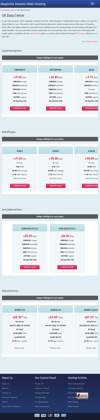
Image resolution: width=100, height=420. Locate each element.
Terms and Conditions (11, 406)
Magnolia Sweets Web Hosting (23, 4)
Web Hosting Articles (76, 384)
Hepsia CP (39, 384)
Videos (5, 402)
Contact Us (6, 393)
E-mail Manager (41, 402)
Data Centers (11, 10)
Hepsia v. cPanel (42, 388)
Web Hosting (73, 406)
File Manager (40, 397)
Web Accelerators (42, 406)
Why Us (5, 388)
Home (3, 10)
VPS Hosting (73, 402)
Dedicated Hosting (75, 388)
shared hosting (35, 33)
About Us (6, 384)
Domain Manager (42, 393)
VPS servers (80, 33)
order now (20, 108)
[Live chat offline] (88, 395)
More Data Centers (90, 41)
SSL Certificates (74, 397)
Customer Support (9, 397)
